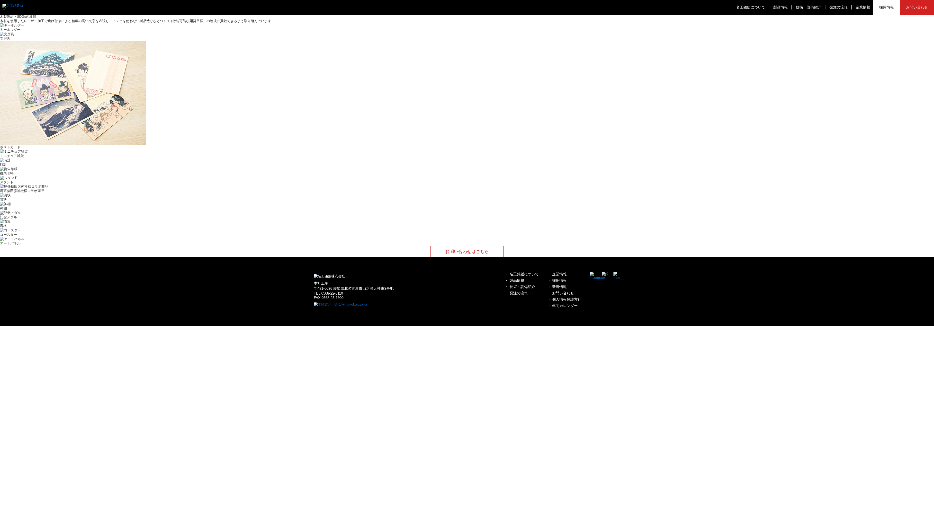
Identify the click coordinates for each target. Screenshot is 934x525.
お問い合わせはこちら (467, 251)
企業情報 (863, 7)
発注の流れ (838, 7)
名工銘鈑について (750, 7)
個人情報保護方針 (566, 299)
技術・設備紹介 (808, 7)
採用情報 (886, 7)
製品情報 (780, 7)
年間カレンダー (565, 306)
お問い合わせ (917, 7)
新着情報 (559, 287)
